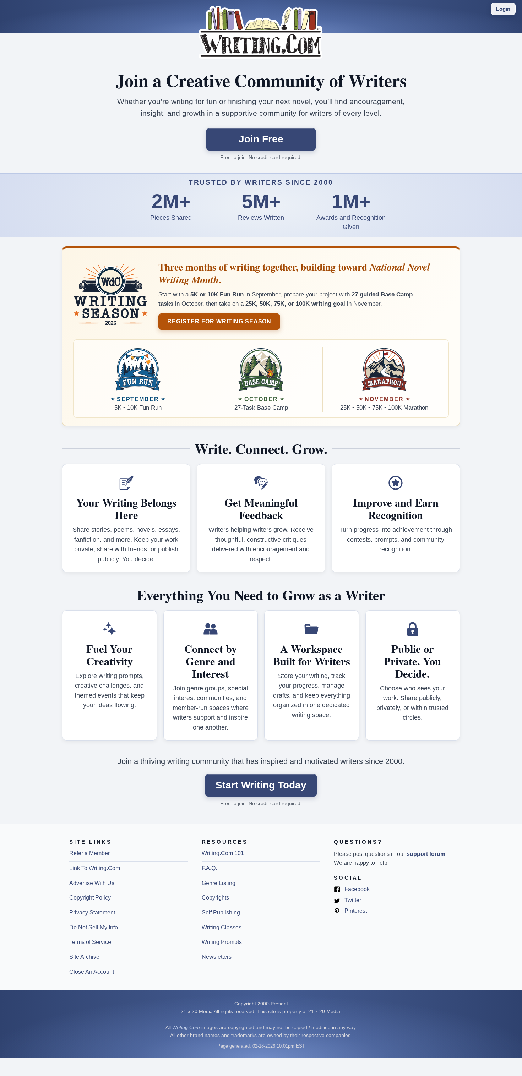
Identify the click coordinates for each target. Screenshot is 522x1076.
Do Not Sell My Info (93, 927)
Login (503, 9)
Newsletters (217, 957)
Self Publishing (221, 913)
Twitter (352, 901)
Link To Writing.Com (94, 868)
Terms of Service (90, 942)
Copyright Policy (90, 898)
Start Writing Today (261, 785)
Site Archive (84, 957)
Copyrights (215, 898)
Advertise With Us (91, 883)
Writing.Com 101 (223, 853)
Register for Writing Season (219, 321)
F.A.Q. (209, 868)
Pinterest (355, 911)
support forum (426, 854)
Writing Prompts (222, 942)
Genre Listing (218, 883)
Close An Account (91, 972)
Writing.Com (186, 1027)
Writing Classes (221, 927)
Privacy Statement (92, 913)
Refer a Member (89, 853)
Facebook (356, 890)
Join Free (261, 138)
